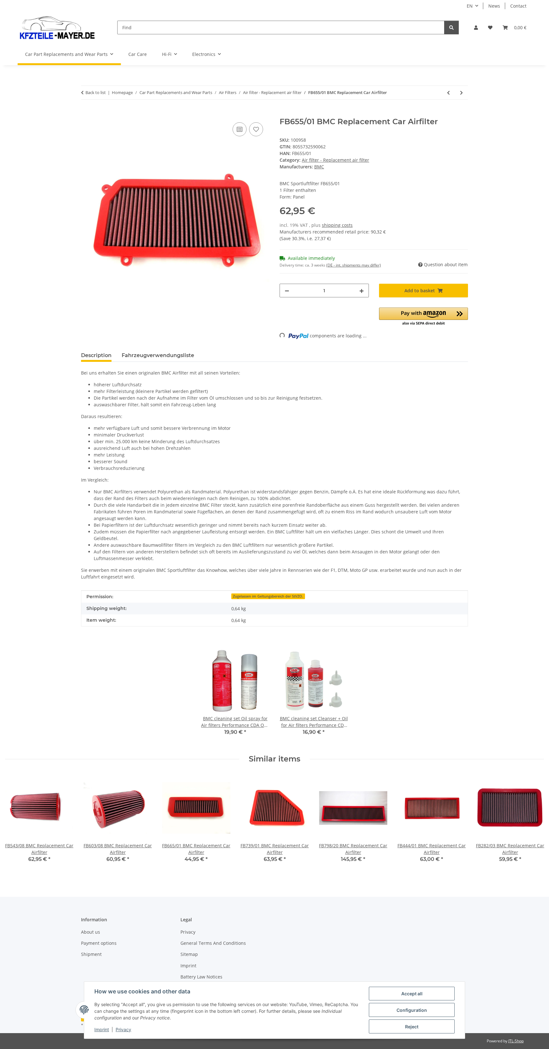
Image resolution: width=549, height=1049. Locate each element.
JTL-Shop (516, 1041)
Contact (518, 6)
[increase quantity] (362, 290)
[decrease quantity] (287, 290)
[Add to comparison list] (240, 129)
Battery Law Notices (201, 977)
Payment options (99, 943)
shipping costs (337, 225)
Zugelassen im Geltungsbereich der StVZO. (268, 596)
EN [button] (470, 6)
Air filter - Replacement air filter (335, 160)
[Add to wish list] (256, 129)
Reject (411, 1026)
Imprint (101, 1029)
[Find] (451, 27)
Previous (15, 823)
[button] (476, 27)
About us (90, 932)
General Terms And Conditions (213, 943)
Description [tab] (96, 355)
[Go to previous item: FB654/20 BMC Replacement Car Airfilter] (448, 92)
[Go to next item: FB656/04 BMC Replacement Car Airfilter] (461, 92)
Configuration (411, 1010)
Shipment (91, 954)
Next (533, 823)
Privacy (123, 1029)
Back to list (95, 92)
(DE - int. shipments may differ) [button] (353, 265)
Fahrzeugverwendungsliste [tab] (158, 355)
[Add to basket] (86, 113)
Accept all (412, 993)
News (494, 6)
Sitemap (189, 954)
